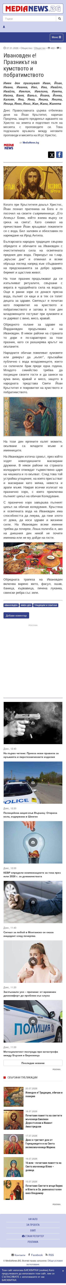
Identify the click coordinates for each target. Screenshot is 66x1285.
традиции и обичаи (45, 605)
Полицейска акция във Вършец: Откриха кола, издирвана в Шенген (30, 814)
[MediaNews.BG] (33, 9)
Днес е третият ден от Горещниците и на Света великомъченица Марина (40, 1143)
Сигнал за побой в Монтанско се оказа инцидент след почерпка (28, 934)
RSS (51, 1255)
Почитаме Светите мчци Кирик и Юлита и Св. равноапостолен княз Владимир (44, 1189)
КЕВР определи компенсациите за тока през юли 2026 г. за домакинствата (32, 874)
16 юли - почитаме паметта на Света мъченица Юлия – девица (43, 1166)
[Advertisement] (33, 660)
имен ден (26, 605)
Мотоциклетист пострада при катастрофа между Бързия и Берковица (30, 1053)
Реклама (33, 1241)
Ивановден (11, 605)
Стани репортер (34, 1236)
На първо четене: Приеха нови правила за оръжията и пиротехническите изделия (31, 755)
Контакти (20, 1255)
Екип (33, 1230)
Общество (39, 48)
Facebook (37, 1255)
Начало (33, 1219)
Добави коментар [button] (16, 615)
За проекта (33, 1224)
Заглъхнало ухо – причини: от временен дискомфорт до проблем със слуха (29, 993)
